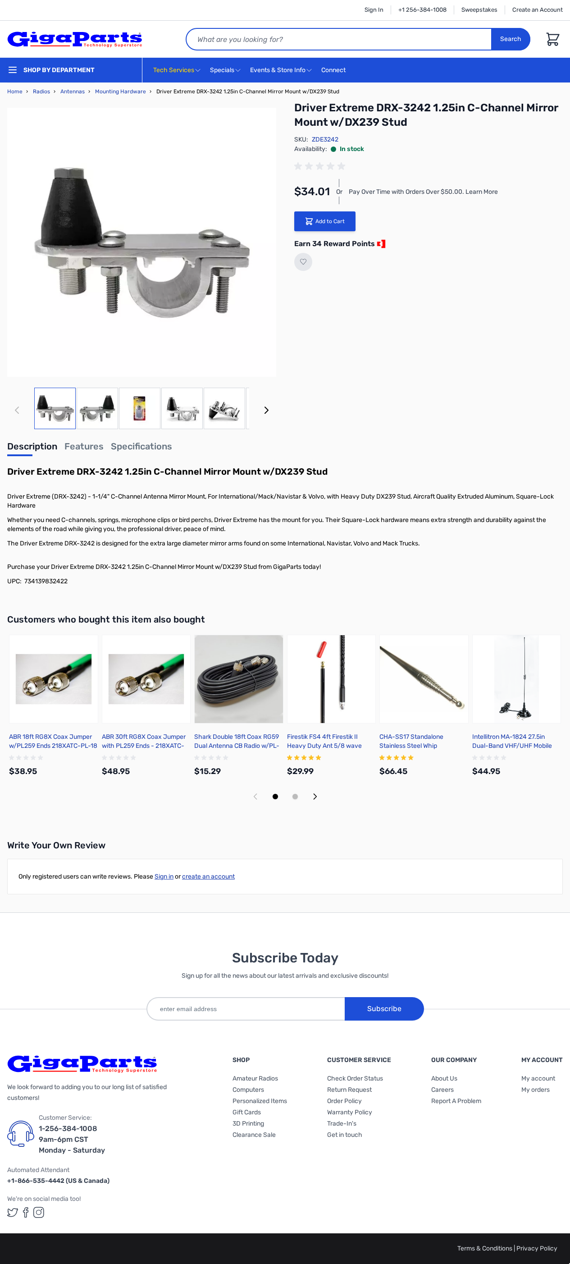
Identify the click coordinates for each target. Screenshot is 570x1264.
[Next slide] (315, 796)
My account (538, 1078)
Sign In (374, 9)
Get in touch (344, 1135)
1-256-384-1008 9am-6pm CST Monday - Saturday (72, 1139)
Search (510, 39)
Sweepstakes (479, 9)
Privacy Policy (536, 1248)
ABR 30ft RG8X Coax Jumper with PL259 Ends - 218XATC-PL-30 (144, 746)
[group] (321, 166)
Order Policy (344, 1101)
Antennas (72, 91)
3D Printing (248, 1123)
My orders (535, 1090)
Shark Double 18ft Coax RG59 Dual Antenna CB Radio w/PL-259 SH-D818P (236, 746)
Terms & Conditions (485, 1248)
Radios (41, 91)
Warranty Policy (349, 1112)
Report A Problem (456, 1101)
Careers (442, 1090)
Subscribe (384, 1008)
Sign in (164, 876)
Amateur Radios (255, 1078)
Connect (334, 70)
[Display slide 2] (295, 796)
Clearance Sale (254, 1135)
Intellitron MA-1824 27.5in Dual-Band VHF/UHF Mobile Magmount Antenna (512, 746)
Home (15, 91)
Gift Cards (247, 1112)
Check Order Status (355, 1078)
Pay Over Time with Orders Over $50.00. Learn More (423, 192)
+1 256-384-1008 (422, 9)
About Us (444, 1078)
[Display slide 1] (275, 796)
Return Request (349, 1090)
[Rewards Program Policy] (380, 243)
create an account (208, 876)
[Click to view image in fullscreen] (141, 242)
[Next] (266, 410)
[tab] (32, 449)
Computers (248, 1090)
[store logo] (74, 39)
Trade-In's (341, 1123)
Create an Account (537, 9)
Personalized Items (260, 1101)
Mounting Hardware (120, 91)
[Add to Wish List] (303, 262)
